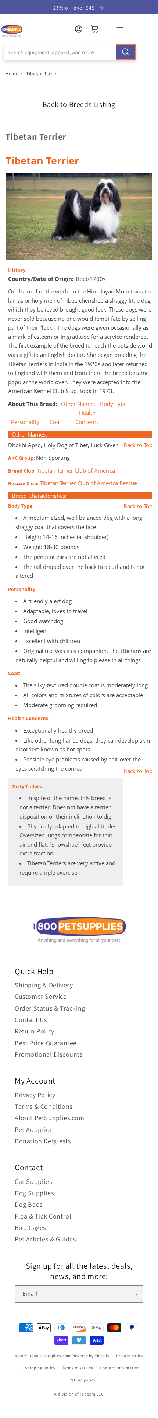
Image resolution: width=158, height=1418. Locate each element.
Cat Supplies (33, 1181)
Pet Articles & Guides (45, 1239)
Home (12, 73)
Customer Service (41, 996)
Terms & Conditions (43, 1106)
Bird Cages (30, 1227)
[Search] (126, 52)
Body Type (113, 404)
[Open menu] (120, 29)
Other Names (78, 404)
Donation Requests (43, 1141)
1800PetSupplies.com (50, 1355)
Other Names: (29, 434)
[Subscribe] (135, 1294)
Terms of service (77, 1367)
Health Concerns (87, 417)
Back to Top (137, 445)
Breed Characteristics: (39, 495)
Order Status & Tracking (50, 1008)
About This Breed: (33, 403)
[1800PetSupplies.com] (11, 31)
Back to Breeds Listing (79, 104)
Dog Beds (29, 1204)
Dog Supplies (34, 1193)
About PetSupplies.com (50, 1117)
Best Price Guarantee (46, 1043)
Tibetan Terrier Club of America (76, 471)
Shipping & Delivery (44, 985)
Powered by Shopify (90, 1355)
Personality (25, 422)
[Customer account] (79, 29)
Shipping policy (40, 1367)
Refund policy (82, 1380)
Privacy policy (129, 1355)
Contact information (120, 1367)
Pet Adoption (34, 1129)
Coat (55, 422)
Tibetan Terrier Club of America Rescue (88, 483)
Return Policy (34, 1031)
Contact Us (31, 1019)
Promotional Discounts (49, 1054)
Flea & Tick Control (43, 1216)
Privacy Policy (35, 1095)
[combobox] (70, 52)
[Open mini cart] (95, 29)
